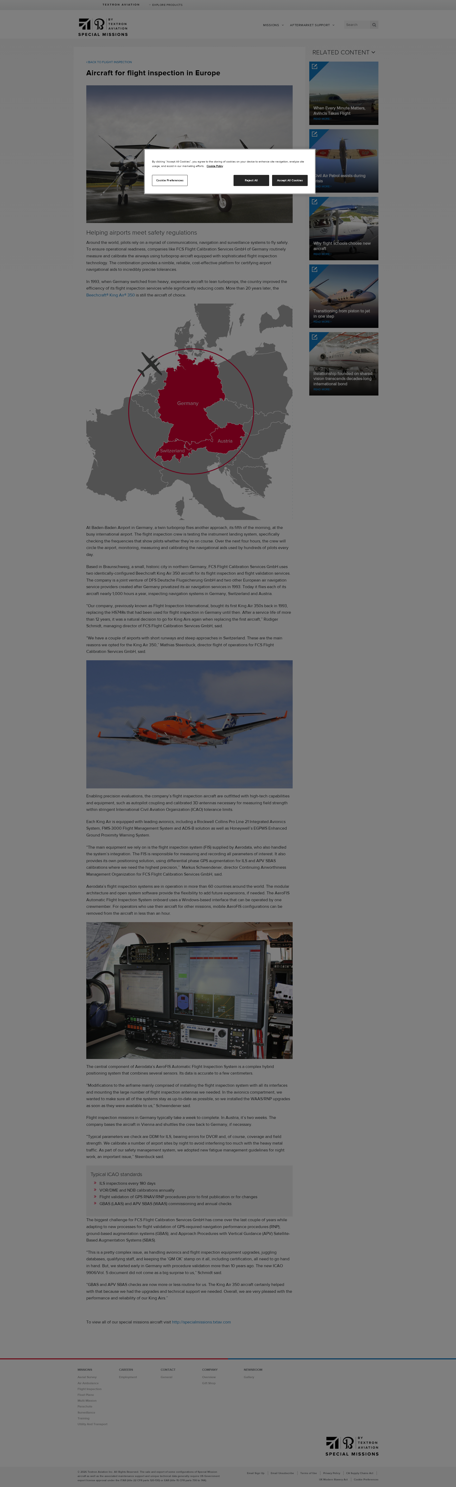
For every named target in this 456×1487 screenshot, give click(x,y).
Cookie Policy (215, 166)
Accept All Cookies (290, 180)
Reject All (251, 180)
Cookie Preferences (169, 180)
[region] (230, 171)
